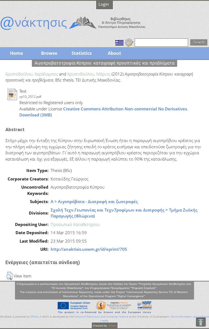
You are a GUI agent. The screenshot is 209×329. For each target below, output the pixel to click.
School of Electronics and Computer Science (101, 316)
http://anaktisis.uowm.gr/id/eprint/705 (89, 249)
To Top (201, 322)
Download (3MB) (35, 114)
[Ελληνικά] (119, 42)
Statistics (82, 53)
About (114, 53)
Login (104, 4)
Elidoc (112, 325)
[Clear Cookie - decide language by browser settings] (129, 42)
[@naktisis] (81, 30)
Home (16, 53)
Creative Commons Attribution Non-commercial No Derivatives (125, 108)
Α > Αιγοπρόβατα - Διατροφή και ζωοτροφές (94, 201)
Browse (49, 53)
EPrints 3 (35, 316)
